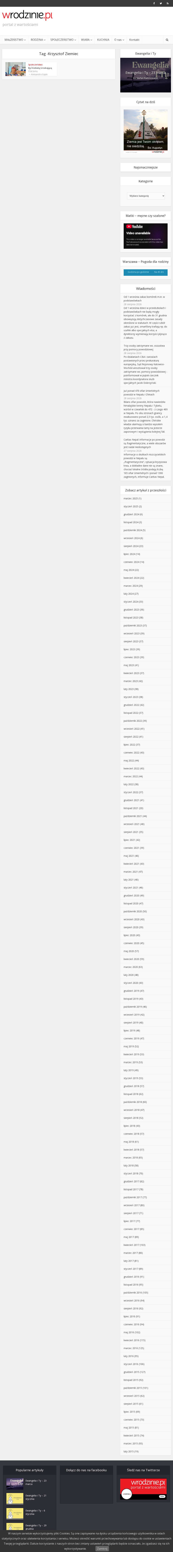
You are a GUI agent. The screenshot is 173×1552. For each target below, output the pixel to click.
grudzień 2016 (131, 1276)
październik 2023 (133, 625)
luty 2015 (129, 1451)
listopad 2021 (131, 808)
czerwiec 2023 (131, 657)
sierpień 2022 (131, 736)
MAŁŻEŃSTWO (14, 40)
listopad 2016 (131, 1284)
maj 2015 (129, 1427)
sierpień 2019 (131, 1022)
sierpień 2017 (131, 1213)
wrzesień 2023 (132, 633)
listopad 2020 (131, 903)
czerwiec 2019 (131, 1038)
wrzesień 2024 (132, 538)
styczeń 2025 (131, 506)
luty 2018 (129, 1165)
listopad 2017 (131, 1189)
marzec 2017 (131, 1252)
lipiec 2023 (129, 649)
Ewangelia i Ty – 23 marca (146, 72)
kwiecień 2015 (131, 1435)
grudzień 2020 (131, 895)
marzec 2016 (131, 1348)
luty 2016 (129, 1356)
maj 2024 (129, 569)
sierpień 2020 (131, 927)
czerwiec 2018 (131, 1133)
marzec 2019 (131, 1062)
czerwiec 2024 (131, 562)
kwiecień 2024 (131, 577)
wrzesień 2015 (132, 1395)
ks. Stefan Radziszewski (145, 78)
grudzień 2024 (131, 514)
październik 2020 (133, 911)
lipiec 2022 (129, 744)
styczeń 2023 (131, 697)
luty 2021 (129, 879)
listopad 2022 (131, 712)
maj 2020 (129, 951)
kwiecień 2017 (131, 1245)
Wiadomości (145, 288)
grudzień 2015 (131, 1372)
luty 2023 (129, 689)
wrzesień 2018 (132, 1109)
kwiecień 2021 (131, 863)
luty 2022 (129, 784)
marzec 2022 (131, 776)
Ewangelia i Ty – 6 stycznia (35, 1512)
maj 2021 (129, 855)
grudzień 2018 (131, 1086)
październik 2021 (133, 816)
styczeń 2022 (131, 792)
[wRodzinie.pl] (27, 15)
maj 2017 (129, 1237)
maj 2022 (129, 760)
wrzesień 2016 (132, 1300)
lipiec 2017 (129, 1221)
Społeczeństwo (35, 64)
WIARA (85, 40)
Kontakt (134, 40)
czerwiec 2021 (131, 847)
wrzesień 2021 (132, 824)
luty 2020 (129, 974)
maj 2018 (129, 1141)
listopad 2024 (131, 522)
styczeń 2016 (131, 1364)
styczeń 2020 (131, 982)
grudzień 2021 (131, 800)
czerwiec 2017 (131, 1229)
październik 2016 (133, 1292)
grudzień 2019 (131, 990)
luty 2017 (129, 1260)
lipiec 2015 (129, 1411)
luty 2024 (129, 593)
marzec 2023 (131, 681)
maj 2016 (129, 1332)
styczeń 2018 (131, 1173)
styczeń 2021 (131, 887)
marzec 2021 (131, 871)
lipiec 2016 (129, 1316)
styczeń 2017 (131, 1268)
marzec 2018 (131, 1157)
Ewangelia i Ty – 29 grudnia (36, 1527)
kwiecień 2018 (131, 1149)
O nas (118, 40)
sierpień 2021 (131, 832)
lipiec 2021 (129, 839)
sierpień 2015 (131, 1403)
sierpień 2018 (131, 1117)
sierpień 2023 (131, 641)
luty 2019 (129, 1070)
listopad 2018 (131, 1094)
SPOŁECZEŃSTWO (62, 40)
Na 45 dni (159, 271)
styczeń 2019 (131, 1078)
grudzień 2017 (131, 1181)
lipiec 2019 (129, 1030)
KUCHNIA (103, 40)
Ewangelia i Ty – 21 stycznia (36, 1497)
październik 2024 (133, 530)
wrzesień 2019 (132, 1014)
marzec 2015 (131, 1443)
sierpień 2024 (131, 546)
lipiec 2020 (129, 935)
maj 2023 (129, 665)
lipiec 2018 (129, 1125)
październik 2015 (133, 1387)
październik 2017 (133, 1197)
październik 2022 (133, 720)
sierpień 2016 (131, 1308)
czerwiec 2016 (131, 1324)
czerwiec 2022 (131, 752)
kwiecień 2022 (131, 768)
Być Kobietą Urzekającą (40, 67)
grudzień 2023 (131, 609)
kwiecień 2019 (131, 1054)
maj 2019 (129, 1046)
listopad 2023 (131, 617)
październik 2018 (133, 1102)
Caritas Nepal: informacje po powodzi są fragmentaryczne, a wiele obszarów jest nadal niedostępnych (145, 443)
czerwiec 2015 (131, 1419)
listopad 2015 (131, 1380)
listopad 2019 (131, 998)
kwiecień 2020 (131, 959)
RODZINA (37, 40)
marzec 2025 (131, 498)
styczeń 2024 (131, 601)
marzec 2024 (131, 585)
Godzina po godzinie (138, 271)
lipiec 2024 (129, 554)
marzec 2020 (131, 967)
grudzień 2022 (131, 704)
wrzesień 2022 (132, 728)
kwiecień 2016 (131, 1340)
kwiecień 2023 (131, 673)
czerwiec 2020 (131, 943)
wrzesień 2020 (132, 919)
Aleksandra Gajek (39, 74)
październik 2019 (133, 1006)
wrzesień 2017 (132, 1205)
